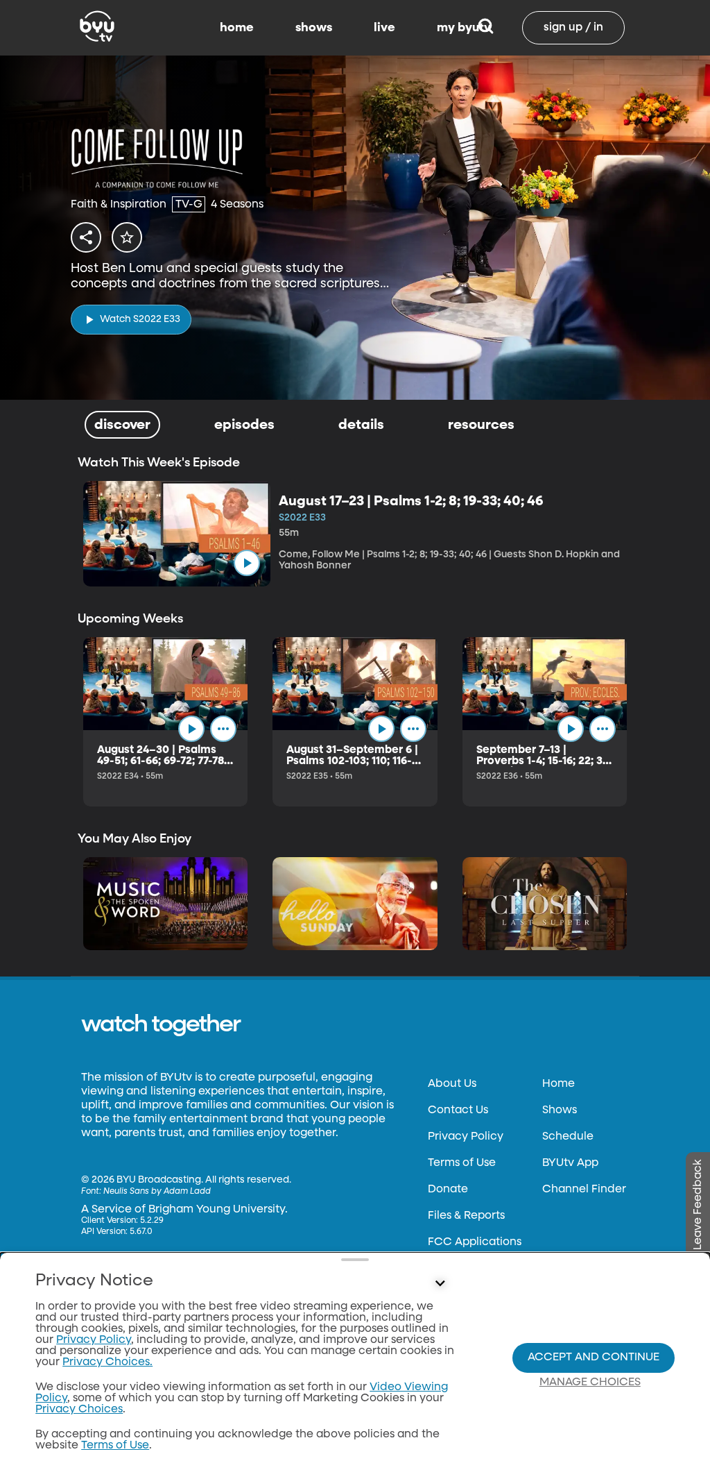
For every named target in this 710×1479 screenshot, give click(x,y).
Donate (448, 1189)
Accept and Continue (593, 1357)
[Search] (486, 27)
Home (558, 1084)
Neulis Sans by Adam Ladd (157, 1192)
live (384, 28)
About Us (452, 1084)
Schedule (568, 1136)
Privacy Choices (79, 1409)
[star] (127, 237)
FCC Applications (474, 1242)
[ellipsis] (223, 729)
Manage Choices (590, 1382)
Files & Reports (466, 1216)
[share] (86, 237)
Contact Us (458, 1110)
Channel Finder (584, 1189)
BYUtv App (570, 1163)
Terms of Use (462, 1163)
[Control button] (439, 1284)
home (237, 28)
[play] (247, 563)
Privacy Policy (465, 1136)
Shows (559, 1110)
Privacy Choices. (107, 1362)
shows (313, 28)
